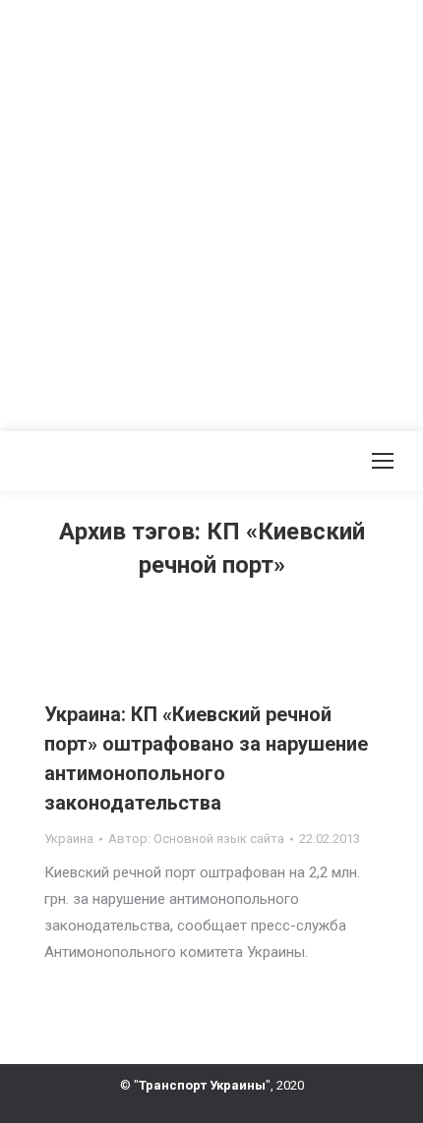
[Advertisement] (211, 211)
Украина (68, 838)
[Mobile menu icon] (382, 461)
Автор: (196, 838)
